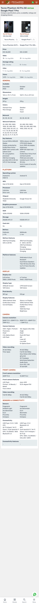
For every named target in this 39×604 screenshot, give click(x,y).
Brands (15, 602)
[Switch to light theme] (36, 2)
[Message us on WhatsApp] (32, 2)
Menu (34, 602)
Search (24, 602)
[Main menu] (3, 2)
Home (5, 602)
